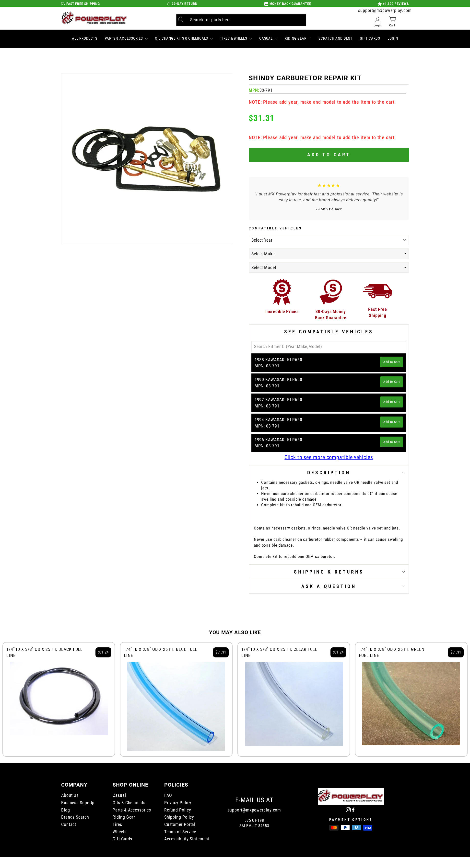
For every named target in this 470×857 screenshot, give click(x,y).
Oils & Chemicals (129, 802)
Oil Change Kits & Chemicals (182, 38)
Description (328, 472)
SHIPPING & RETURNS (329, 572)
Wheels (119, 831)
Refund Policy (177, 809)
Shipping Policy (179, 817)
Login (393, 38)
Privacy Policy (178, 802)
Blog (65, 809)
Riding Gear (296, 38)
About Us (70, 795)
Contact (68, 824)
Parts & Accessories (124, 38)
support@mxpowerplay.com (385, 10)
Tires (117, 824)
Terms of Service (180, 831)
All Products (84, 38)
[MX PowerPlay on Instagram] (348, 809)
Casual (266, 38)
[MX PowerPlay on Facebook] (353, 809)
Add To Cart (391, 362)
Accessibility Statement (187, 838)
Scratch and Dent (335, 38)
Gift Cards (370, 38)
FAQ (168, 795)
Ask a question (328, 586)
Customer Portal (180, 824)
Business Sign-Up (77, 802)
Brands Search (75, 817)
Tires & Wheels (234, 38)
